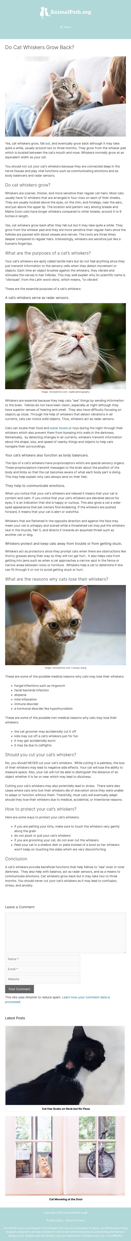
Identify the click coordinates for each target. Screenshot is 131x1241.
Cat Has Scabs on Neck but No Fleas (66, 1108)
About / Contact (75, 1220)
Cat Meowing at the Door (66, 1199)
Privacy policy (55, 1220)
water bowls (59, 428)
